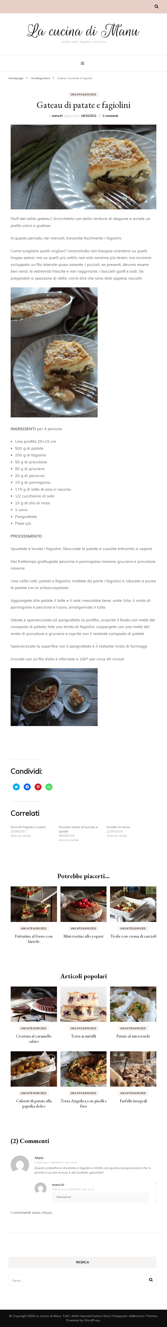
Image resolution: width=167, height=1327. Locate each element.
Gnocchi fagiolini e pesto (28, 827)
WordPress (92, 1320)
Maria (39, 1158)
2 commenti (110, 115)
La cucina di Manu (83, 31)
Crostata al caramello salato (34, 1038)
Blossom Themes (144, 1316)
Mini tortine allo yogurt (83, 936)
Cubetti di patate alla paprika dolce (34, 1103)
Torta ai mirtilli (83, 1036)
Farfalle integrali (133, 1101)
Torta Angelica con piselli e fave (83, 1103)
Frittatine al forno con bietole (34, 938)
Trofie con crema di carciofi (133, 936)
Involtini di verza (118, 827)
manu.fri (57, 115)
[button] (83, 167)
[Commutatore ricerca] (157, 7)
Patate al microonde (133, 1036)
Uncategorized (83, 94)
